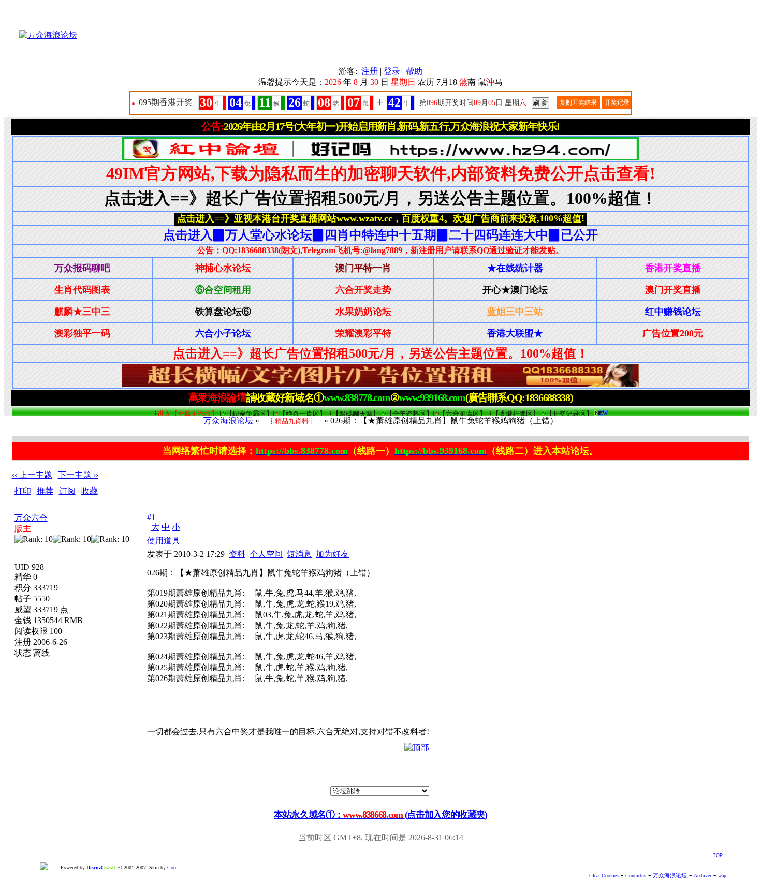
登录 (392, 71)
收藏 (89, 490)
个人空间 (266, 554)
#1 (151, 517)
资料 (237, 554)
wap (722, 875)
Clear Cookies (604, 875)
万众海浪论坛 (228, 420)
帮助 (414, 71)
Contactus (635, 875)
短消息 (299, 554)
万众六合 (31, 517)
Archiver (702, 875)
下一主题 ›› (78, 474)
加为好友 (332, 554)
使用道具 (163, 540)
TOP (718, 855)
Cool (172, 867)
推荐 (45, 490)
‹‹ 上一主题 (32, 474)
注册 (369, 71)
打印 (22, 490)
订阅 (67, 490)
